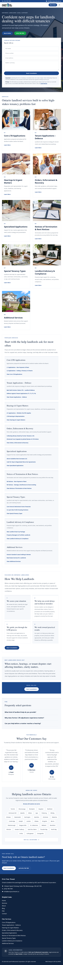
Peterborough (11, 825)
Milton (30, 813)
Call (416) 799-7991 (24, 868)
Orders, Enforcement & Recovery (20, 428)
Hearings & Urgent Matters (17, 405)
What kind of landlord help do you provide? (20, 712)
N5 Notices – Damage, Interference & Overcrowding (21, 485)
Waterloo (54, 817)
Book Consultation (31, 73)
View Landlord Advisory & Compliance (17, 538)
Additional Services (14, 547)
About (4, 906)
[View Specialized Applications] (31, 458)
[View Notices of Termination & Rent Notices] (31, 481)
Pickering (44, 813)
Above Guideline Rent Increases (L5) (17, 458)
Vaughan (40, 809)
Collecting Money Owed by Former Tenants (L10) (20, 436)
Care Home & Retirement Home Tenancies (19, 506)
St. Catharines (34, 825)
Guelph (21, 821)
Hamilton (36, 817)
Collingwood (30, 833)
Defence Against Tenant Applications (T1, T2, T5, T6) (21, 393)
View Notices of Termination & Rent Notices (19, 488)
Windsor (8, 829)
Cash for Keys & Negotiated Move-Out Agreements (21, 462)
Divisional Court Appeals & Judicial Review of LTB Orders (23, 439)
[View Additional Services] (31, 554)
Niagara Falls (22, 825)
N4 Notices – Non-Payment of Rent (16, 481)
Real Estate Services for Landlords (16, 558)
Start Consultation (31, 689)
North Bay (54, 829)
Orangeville (40, 833)
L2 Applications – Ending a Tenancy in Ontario (20, 370)
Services (4, 903)
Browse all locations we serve (31, 804)
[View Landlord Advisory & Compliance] (31, 530)
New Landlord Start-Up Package (16, 531)
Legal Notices (43, 83)
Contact (4, 914)
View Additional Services (14, 561)
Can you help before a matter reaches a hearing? (23, 723)
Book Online (7, 33)
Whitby (52, 813)
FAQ (3, 911)
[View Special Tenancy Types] (31, 505)
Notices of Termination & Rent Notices (22, 474)
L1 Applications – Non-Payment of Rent (18, 367)
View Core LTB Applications (14, 374)
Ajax (37, 813)
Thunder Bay (43, 829)
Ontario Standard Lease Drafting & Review (19, 554)
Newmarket (17, 817)
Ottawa (36, 821)
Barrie (52, 821)
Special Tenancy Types (16, 497)
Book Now (53, 5)
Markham (49, 809)
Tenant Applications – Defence (19, 382)
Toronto (13, 809)
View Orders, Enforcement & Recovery (17, 442)
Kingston (44, 821)
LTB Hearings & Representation (15, 416)
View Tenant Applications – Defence (17, 397)
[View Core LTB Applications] (31, 367)
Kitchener (45, 817)
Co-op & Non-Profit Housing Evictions (17, 510)
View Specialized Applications (15, 465)
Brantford (52, 825)
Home (4, 900)
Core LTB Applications (16, 360)
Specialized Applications (17, 451)
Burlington (27, 817)
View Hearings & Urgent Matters (16, 420)
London (29, 821)
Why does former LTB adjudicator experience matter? (24, 718)
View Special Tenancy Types (14, 513)
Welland (44, 825)
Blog (3, 908)
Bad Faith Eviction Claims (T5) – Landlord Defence (21, 390)
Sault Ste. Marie (32, 829)
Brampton (32, 809)
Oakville (22, 813)
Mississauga (22, 809)
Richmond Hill (12, 813)
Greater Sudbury (19, 829)
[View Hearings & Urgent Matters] (31, 412)
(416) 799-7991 (20, 33)
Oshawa (8, 817)
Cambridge (12, 821)
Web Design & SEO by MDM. (53, 961)
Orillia (21, 833)
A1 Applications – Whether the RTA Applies (19, 413)
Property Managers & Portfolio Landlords (18, 535)
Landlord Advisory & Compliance (20, 522)
